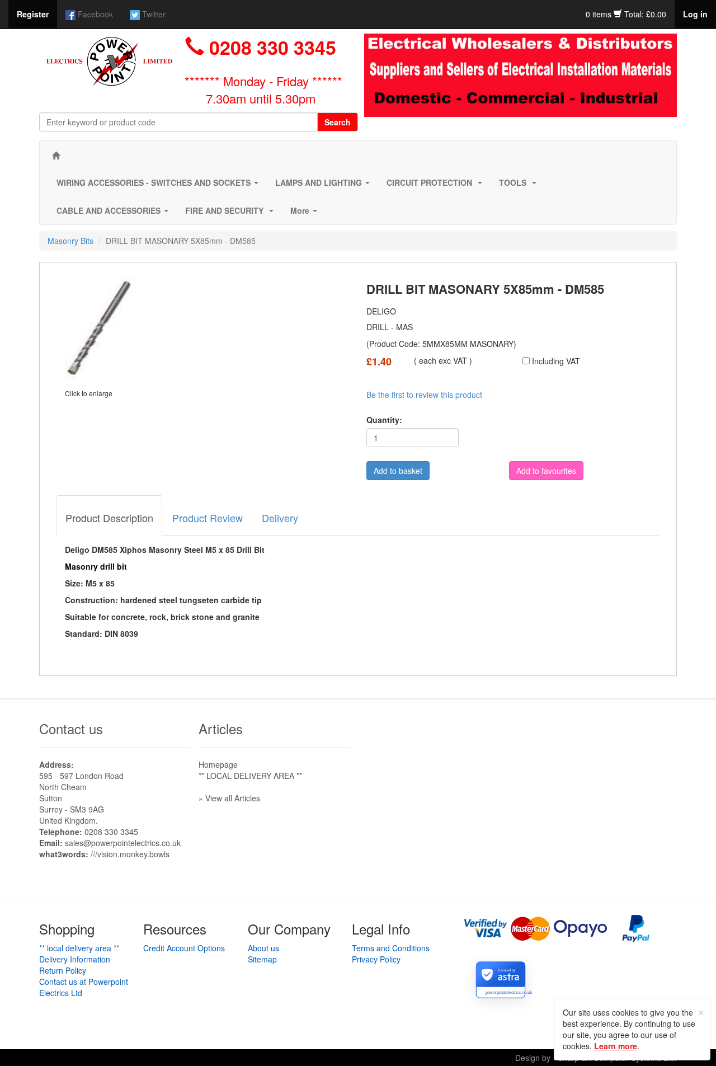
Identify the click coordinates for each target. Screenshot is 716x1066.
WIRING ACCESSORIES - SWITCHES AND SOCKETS (159, 186)
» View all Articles (229, 798)
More (306, 214)
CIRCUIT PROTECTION (437, 186)
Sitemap (262, 959)
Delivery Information (74, 959)
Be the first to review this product (424, 394)
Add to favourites (546, 470)
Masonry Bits (70, 240)
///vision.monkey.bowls (130, 854)
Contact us (71, 728)
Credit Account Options (184, 948)
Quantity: (384, 419)
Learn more (615, 1045)
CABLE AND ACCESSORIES (114, 214)
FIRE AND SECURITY (231, 214)
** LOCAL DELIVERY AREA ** (250, 775)
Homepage (218, 764)
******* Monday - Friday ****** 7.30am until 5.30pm (263, 89)
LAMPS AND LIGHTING (324, 186)
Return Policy (62, 970)
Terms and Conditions (391, 948)
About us (263, 948)
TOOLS (520, 186)
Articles (221, 728)
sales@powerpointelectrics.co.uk (123, 842)
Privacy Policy (376, 959)
